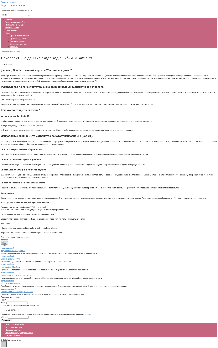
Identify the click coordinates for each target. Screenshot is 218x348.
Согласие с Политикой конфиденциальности (20, 305)
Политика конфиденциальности (19, 333)
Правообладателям (18, 38)
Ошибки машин (12, 28)
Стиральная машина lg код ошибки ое (17, 292)
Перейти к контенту (9, 2)
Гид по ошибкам (13, 5)
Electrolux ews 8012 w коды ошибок (16, 275)
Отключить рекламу (18, 44)
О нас (7, 33)
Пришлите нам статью (19, 36)
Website (4, 317)
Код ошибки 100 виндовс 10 (13, 251)
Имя (3, 300)
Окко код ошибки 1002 (10, 259)
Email (3, 303)
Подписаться (6, 320)
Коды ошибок (11, 30)
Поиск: (4, 15)
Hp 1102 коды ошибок (10, 283)
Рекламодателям (17, 41)
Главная (8, 19)
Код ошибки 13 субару (10, 267)
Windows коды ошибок (15, 22)
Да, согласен (13, 310)
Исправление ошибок (14, 25)
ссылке (88, 314)
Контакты (14, 47)
